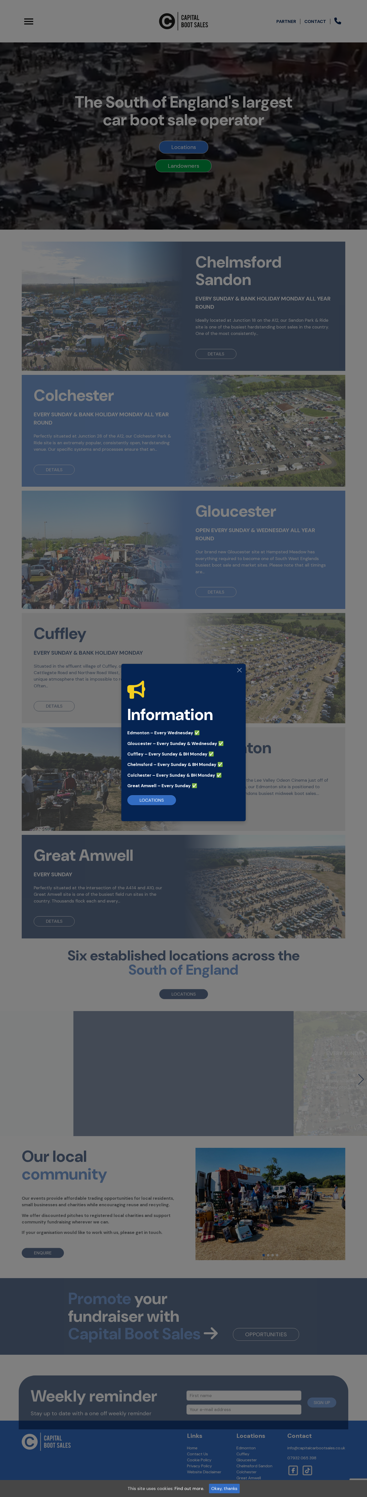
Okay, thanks (224, 1488)
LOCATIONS (152, 800)
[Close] (239, 670)
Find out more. (189, 1488)
